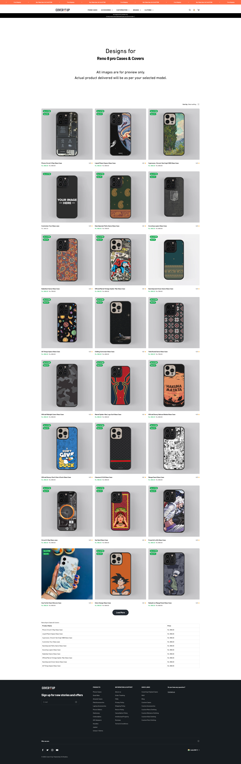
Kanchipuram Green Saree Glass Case (160, 289)
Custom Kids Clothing (149, 716)
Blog (143, 699)
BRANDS (136, 10)
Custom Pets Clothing (149, 720)
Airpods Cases (97, 699)
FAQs (116, 699)
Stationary (96, 713)
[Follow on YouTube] (57, 750)
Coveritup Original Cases (150, 692)
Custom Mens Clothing (149, 709)
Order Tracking (120, 695)
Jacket (95, 727)
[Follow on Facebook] (42, 750)
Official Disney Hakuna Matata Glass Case (161, 414)
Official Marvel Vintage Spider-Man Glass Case (110, 289)
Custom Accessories (148, 706)
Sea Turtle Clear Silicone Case (51, 603)
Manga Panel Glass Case (156, 477)
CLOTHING (148, 10)
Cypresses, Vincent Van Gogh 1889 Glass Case (163, 163)
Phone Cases (97, 692)
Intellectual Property (122, 716)
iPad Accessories (98, 702)
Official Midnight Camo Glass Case (52, 414)
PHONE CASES (92, 10)
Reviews (118, 720)
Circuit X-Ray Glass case (49, 540)
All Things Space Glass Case (50, 351)
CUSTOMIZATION (121, 10)
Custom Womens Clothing (150, 713)
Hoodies (95, 723)
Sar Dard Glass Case (101, 540)
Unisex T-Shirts (98, 731)
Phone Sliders (97, 709)
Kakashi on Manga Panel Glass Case (160, 603)
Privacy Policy (119, 702)
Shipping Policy (120, 706)
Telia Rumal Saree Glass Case (158, 351)
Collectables (97, 716)
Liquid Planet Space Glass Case (105, 163)
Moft (143, 695)
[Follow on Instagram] (52, 750)
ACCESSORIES (106, 10)
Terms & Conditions (121, 723)
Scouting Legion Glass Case (157, 226)
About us (118, 692)
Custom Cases (146, 702)
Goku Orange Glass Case (103, 603)
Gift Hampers (97, 720)
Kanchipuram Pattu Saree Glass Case (107, 226)
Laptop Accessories (99, 706)
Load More (120, 612)
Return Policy (119, 709)
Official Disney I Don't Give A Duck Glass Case (56, 477)
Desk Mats (96, 695)
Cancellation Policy (121, 713)
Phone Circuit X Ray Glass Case (51, 163)
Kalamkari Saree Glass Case (50, 289)
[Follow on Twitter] (47, 750)
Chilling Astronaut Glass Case (104, 351)
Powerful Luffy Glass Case (157, 540)
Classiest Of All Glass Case (103, 477)
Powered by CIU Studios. (61, 757)
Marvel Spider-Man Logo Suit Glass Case (108, 414)
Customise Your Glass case (50, 226)
